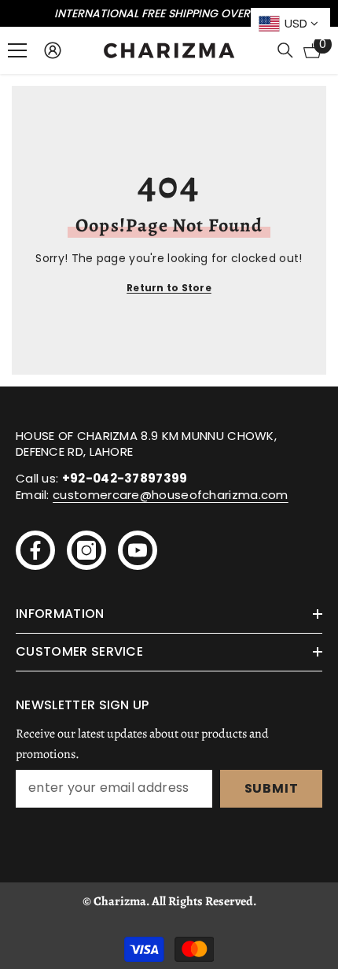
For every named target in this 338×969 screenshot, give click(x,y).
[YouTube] (137, 550)
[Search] (285, 50)
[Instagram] (86, 550)
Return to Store (169, 287)
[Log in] (52, 50)
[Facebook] (35, 550)
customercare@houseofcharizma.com (170, 494)
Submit (271, 788)
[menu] (17, 50)
